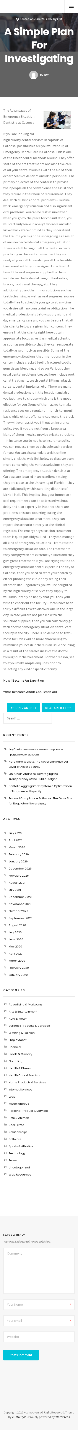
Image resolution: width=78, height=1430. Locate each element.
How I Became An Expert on (23, 680)
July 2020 (15, 932)
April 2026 (16, 840)
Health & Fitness (20, 1068)
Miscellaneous (19, 1104)
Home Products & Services (27, 1082)
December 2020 (20, 897)
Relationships (18, 1132)
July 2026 (15, 833)
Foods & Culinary (20, 1054)
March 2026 (17, 847)
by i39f (44, 74)
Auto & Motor (18, 1019)
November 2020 (20, 904)
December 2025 (20, 869)
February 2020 (19, 968)
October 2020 (18, 911)
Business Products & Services (29, 1026)
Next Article (56, 708)
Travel (13, 1160)
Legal (12, 1097)
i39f (59, 19)
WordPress (62, 1417)
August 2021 (17, 883)
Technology (17, 1153)
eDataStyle (19, 1417)
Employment (17, 1040)
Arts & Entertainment (23, 1012)
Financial (15, 1047)
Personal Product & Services (29, 1111)
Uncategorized (19, 1167)
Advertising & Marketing (25, 1004)
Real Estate (16, 1125)
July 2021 (15, 890)
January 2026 (18, 861)
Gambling (16, 1061)
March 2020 (17, 961)
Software (15, 1139)
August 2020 (17, 925)
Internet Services (20, 1089)
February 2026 (19, 854)
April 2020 (16, 954)
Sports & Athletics (21, 1146)
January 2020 (18, 975)
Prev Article (26, 708)
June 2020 (16, 939)
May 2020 (15, 946)
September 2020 (20, 918)
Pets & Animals (19, 1118)
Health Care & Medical (24, 1075)
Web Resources (20, 1175)
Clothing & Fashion (22, 1033)
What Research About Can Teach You (30, 692)
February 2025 (19, 876)
